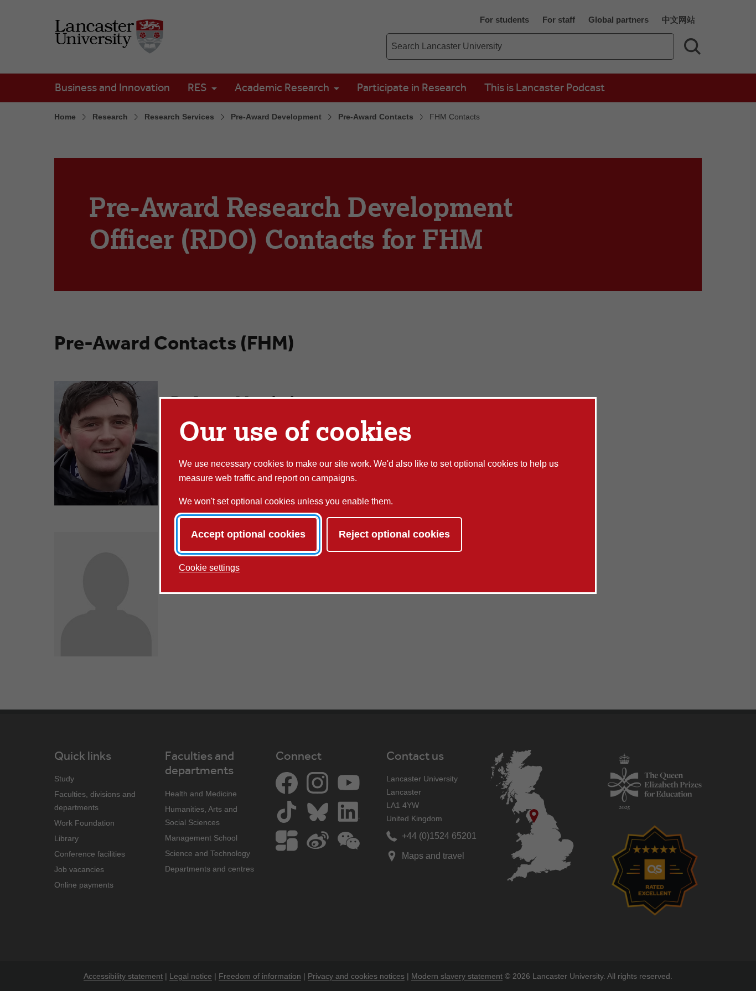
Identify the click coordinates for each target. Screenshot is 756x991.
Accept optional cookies (248, 534)
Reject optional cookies (394, 534)
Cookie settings (209, 567)
